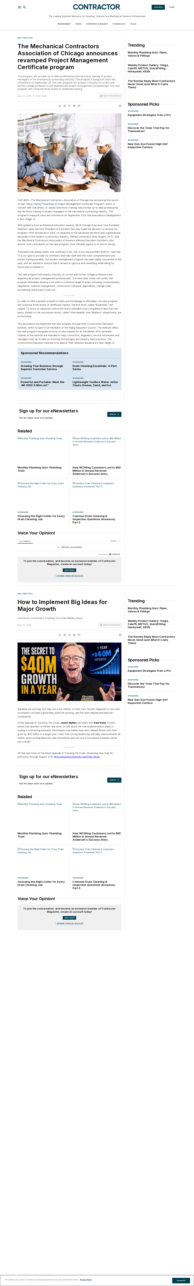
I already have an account (69, 575)
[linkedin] (64, 105)
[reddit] (74, 105)
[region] (69, 548)
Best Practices (25, 38)
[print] (120, 105)
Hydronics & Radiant (97, 24)
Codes (78, 24)
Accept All (181, 1281)
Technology (119, 24)
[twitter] (69, 105)
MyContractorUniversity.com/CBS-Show (77, 756)
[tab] (25, 541)
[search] (25, 7)
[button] (20, 7)
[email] (79, 105)
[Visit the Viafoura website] (114, 554)
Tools (133, 24)
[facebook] (60, 105)
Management (64, 24)
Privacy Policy (86, 1280)
